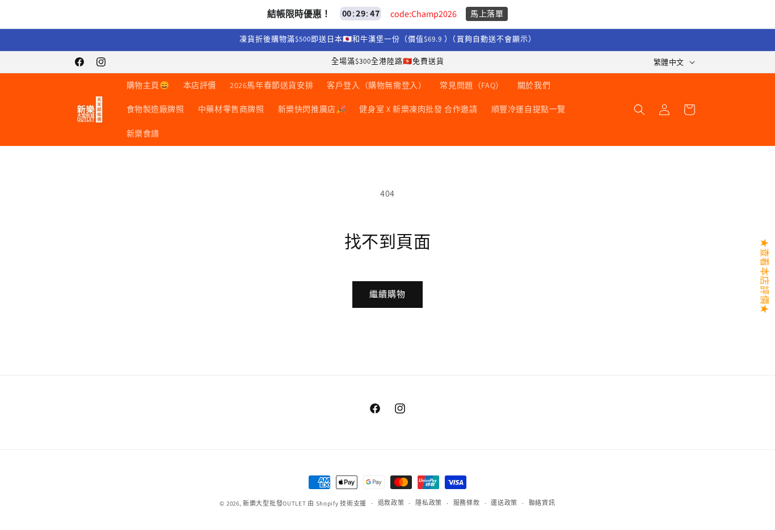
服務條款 (466, 503)
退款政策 (391, 503)
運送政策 (504, 503)
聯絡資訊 (542, 503)
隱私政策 (428, 503)
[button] (639, 109)
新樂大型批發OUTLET (274, 503)
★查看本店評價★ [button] (764, 276)
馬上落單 (486, 14)
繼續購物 (387, 294)
